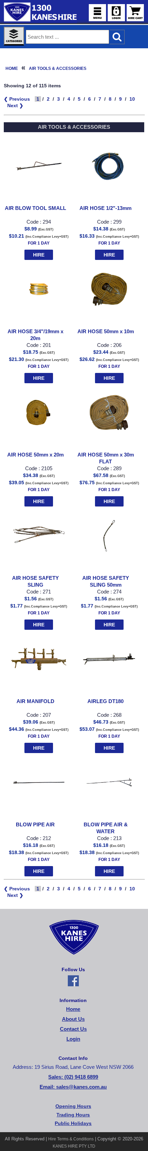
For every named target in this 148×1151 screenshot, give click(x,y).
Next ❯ (15, 105)
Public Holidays (73, 1123)
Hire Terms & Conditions (71, 1139)
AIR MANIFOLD (35, 701)
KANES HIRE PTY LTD (74, 1146)
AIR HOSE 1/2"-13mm (105, 208)
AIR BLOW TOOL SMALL (35, 208)
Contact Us (73, 1029)
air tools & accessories (57, 68)
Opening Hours (73, 1106)
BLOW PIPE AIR (35, 824)
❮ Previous (17, 99)
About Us (73, 1019)
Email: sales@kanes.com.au (73, 1087)
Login (73, 1039)
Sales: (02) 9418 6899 (73, 1077)
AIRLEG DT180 (105, 701)
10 (132, 99)
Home (12, 68)
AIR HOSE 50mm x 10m (105, 331)
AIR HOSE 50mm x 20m (35, 455)
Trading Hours (73, 1114)
